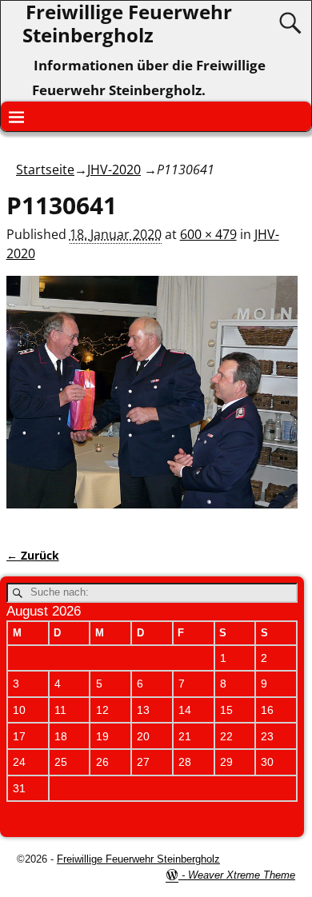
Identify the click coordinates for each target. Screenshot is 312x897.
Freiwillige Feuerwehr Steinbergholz (138, 859)
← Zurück (32, 555)
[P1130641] (152, 402)
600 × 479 (208, 234)
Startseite (45, 169)
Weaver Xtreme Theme (241, 875)
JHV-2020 (114, 169)
